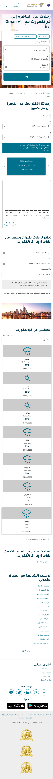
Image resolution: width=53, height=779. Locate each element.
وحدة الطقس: (7, 335)
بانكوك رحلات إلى (43, 594)
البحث (26, 77)
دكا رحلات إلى (44, 619)
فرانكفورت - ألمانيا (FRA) (39, 59)
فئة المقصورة (46, 269)
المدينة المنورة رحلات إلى (40, 643)
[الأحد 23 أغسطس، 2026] (39, 210)
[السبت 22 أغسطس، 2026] (44, 210)
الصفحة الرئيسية (45, 93)
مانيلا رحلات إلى (43, 627)
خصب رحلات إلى (43, 631)
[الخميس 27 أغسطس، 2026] (23, 210)
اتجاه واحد (44, 36)
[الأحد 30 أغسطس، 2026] (11, 210)
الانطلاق (45, 65)
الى (47, 56)
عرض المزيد (26, 651)
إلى (50, 133)
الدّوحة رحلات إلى (43, 623)
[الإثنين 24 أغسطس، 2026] (35, 210)
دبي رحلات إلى (44, 602)
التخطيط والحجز (14, 5)
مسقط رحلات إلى (43, 586)
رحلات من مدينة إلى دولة (9, 715)
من (47, 48)
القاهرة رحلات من (43, 562)
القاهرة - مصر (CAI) (41, 50)
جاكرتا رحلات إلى (43, 615)
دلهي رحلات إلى (44, 639)
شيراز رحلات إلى (43, 607)
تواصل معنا (47, 676)
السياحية (46, 116)
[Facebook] (44, 692)
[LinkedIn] (27, 692)
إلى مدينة (41, 715)
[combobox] (26, 126)
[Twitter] (19, 692)
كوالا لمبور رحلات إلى (42, 598)
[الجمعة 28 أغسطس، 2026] (19, 210)
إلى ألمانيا (21, 93)
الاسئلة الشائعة (45, 669)
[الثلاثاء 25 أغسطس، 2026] (31, 210)
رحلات (32, 93)
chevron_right (4, 166)
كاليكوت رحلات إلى (42, 611)
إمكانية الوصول (46, 680)
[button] (25, 36)
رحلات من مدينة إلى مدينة (28, 715)
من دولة (21, 718)
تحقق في (5, 5)
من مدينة (29, 718)
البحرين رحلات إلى (43, 635)
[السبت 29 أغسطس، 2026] (15, 210)
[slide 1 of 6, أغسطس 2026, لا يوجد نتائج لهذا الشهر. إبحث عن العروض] (26, 166)
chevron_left (49, 166)
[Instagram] (36, 692)
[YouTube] (11, 692)
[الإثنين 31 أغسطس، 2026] (6, 210)
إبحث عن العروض (26, 170)
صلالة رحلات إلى (43, 590)
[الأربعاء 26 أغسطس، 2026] (27, 210)
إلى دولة (48, 715)
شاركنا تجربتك (46, 673)
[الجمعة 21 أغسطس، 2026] (47, 210)
